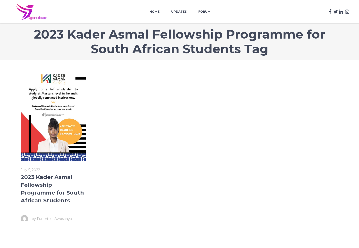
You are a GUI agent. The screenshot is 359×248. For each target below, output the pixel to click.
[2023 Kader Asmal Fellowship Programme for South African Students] (53, 115)
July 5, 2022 (30, 170)
